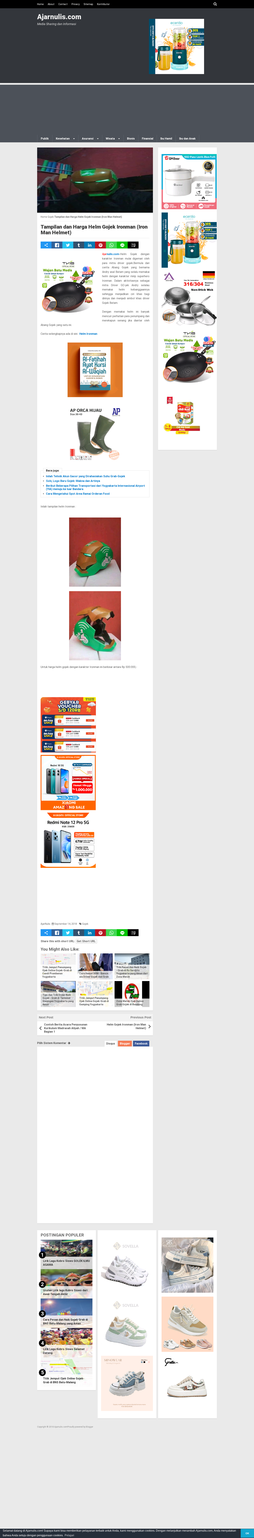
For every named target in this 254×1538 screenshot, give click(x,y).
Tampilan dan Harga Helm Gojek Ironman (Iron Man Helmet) (94, 229)
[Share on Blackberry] (133, 245)
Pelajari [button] (69, 1535)
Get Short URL (86, 941)
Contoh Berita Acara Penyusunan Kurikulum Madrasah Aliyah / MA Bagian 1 (65, 1028)
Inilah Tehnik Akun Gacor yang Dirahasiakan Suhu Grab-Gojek (85, 476)
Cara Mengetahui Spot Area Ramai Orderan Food (78, 493)
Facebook (141, 1043)
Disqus (110, 1043)
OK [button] (247, 1533)
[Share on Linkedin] (89, 245)
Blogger (125, 1043)
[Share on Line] (122, 245)
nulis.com (110, 254)
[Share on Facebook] (56, 245)
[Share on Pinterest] (100, 245)
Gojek (85, 923)
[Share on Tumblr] (78, 245)
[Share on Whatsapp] (111, 245)
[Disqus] (95, 1090)
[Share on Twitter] (67, 245)
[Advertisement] (127, 109)
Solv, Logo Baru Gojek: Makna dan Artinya (73, 481)
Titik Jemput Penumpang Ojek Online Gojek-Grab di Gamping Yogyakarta (94, 1001)
